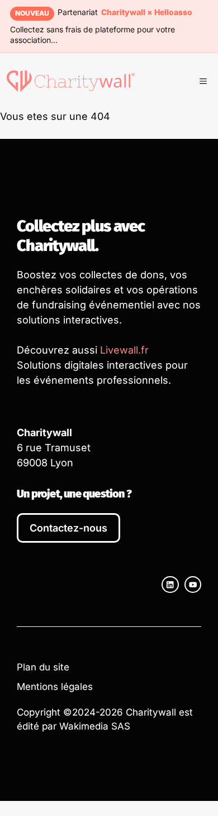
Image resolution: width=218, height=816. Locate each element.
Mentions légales (55, 686)
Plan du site (43, 667)
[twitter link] (192, 584)
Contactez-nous (68, 528)
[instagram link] (170, 584)
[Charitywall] (70, 81)
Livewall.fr (124, 350)
